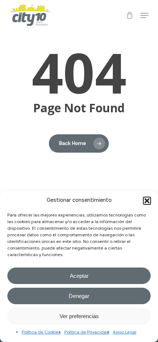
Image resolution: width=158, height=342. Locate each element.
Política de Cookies (41, 332)
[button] (147, 200)
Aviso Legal (124, 332)
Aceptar (79, 276)
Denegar (79, 296)
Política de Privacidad (86, 332)
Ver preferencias (79, 316)
